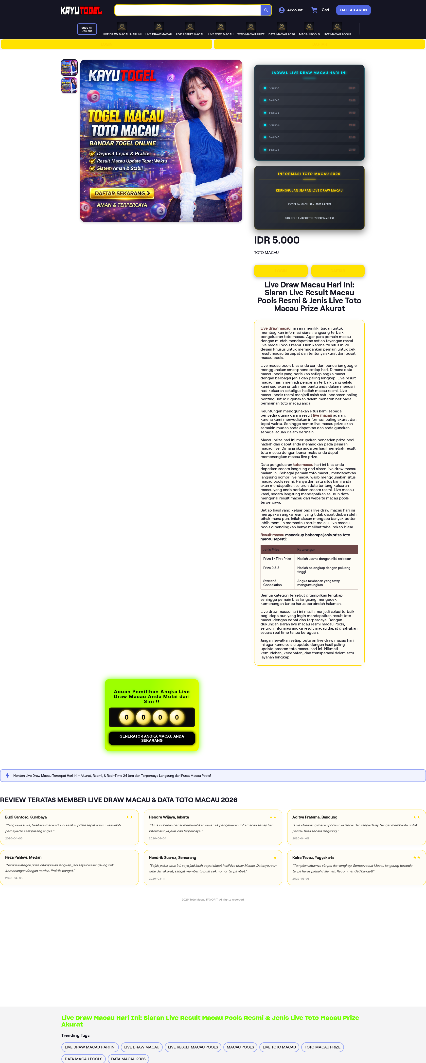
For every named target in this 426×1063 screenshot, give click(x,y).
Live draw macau (276, 328)
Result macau (273, 535)
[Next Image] (238, 141)
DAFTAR (319, 44)
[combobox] (188, 10)
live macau (323, 415)
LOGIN (106, 44)
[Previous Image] (84, 141)
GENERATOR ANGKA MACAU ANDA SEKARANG (152, 738)
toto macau (303, 464)
